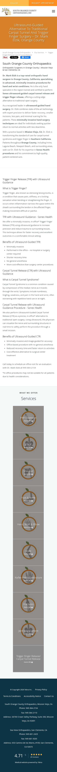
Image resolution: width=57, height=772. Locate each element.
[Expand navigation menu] (53, 11)
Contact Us (49, 696)
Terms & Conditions (12, 696)
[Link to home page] (25, 11)
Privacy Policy (41, 689)
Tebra (40, 762)
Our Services (39, 52)
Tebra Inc (28, 689)
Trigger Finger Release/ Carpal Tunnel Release (28, 53)
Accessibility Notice (32, 696)
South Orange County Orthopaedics (16, 52)
